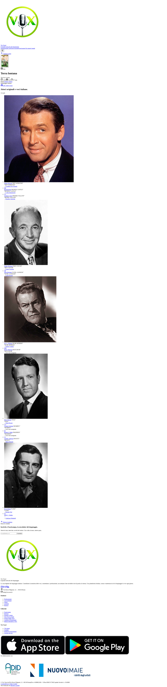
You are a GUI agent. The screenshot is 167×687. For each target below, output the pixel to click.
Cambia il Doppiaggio (10, 620)
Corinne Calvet (8, 196)
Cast (9, 48)
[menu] (2, 50)
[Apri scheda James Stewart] (39, 181)
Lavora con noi (8, 633)
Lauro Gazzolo (10, 269)
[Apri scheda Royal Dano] (26, 507)
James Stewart (8, 183)
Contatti (33, 48)
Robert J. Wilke (8, 432)
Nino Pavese (9, 423)
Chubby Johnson (8, 438)
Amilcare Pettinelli (11, 518)
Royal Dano (7, 509)
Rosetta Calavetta (10, 199)
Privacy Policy (9, 684)
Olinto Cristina (10, 346)
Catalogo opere (7, 53)
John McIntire (8, 272)
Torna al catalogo (7, 522)
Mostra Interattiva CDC (10, 621)
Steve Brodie (7, 420)
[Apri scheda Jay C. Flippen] (30, 342)
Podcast (6, 613)
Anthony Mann (8, 81)
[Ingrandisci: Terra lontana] (5, 61)
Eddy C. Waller (8, 515)
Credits (15, 684)
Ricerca (6, 605)
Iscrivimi (19, 533)
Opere (12, 48)
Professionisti (4, 48)
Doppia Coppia (8, 615)
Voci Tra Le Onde (9, 617)
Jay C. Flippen (8, 343)
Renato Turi (9, 512)
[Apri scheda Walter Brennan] (26, 264)
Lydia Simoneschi (10, 192)
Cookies (3, 684)
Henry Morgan (8, 349)
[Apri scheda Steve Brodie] (26, 418)
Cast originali (7, 600)
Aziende (16, 48)
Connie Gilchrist (8, 426)
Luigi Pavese (9, 275)
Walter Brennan (8, 266)
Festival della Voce (9, 618)
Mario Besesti (9, 442)
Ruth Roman (7, 189)
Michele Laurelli (14, 685)
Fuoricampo (21, 48)
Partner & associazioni (10, 631)
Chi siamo (28, 48)
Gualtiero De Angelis (11, 186)
